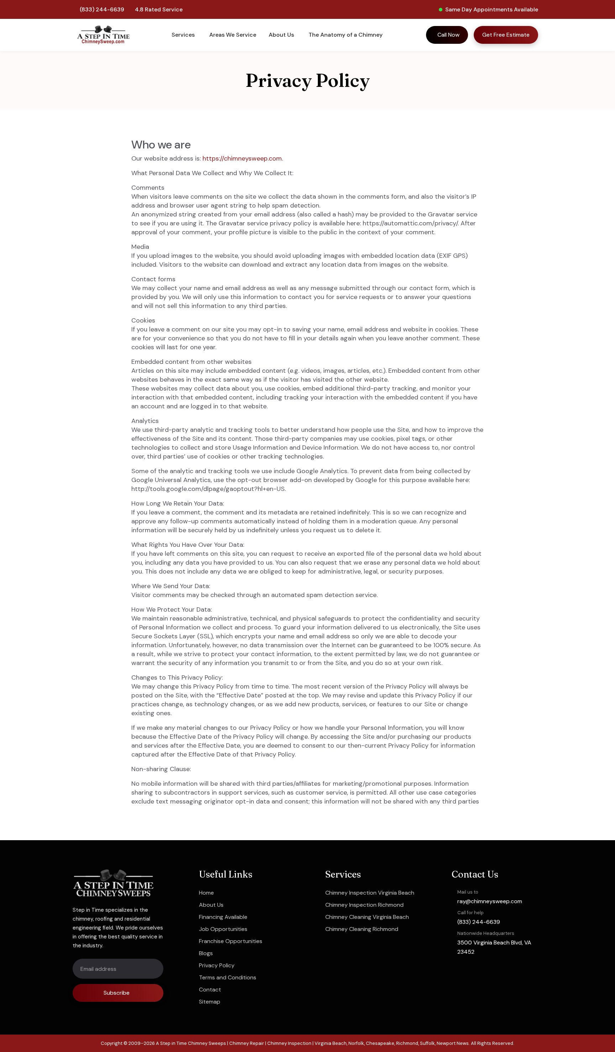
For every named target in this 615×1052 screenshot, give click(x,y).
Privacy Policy (217, 965)
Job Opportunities (223, 929)
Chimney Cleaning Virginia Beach (367, 917)
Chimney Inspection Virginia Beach (369, 892)
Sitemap (209, 1001)
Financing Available (223, 917)
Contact (210, 989)
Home (206, 892)
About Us (211, 905)
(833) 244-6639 (102, 9)
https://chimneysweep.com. (243, 158)
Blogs (206, 953)
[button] (184, 35)
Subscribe (117, 992)
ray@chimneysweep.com (489, 901)
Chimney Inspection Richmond (364, 905)
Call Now (448, 34)
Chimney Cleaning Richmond (361, 929)
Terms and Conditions (227, 977)
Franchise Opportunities (230, 941)
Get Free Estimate (506, 34)
